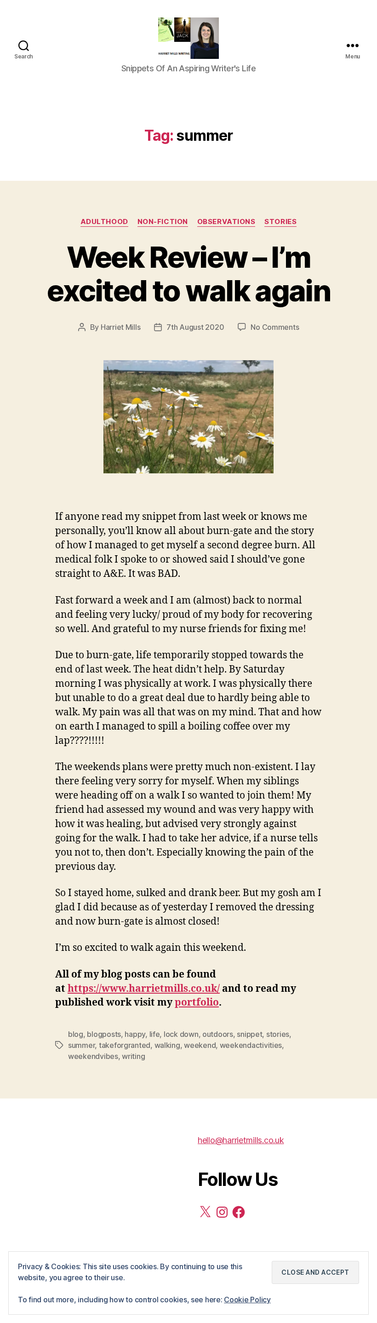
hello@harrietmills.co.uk (241, 1140)
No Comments (275, 327)
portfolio (197, 1002)
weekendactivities (251, 1045)
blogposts (104, 1034)
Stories (280, 222)
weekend (200, 1045)
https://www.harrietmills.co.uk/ (144, 989)
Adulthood (104, 222)
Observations (226, 222)
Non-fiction (162, 222)
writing (133, 1056)
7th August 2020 (195, 327)
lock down (181, 1034)
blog (75, 1034)
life (154, 1034)
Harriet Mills (121, 327)
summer (81, 1045)
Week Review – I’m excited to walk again (188, 273)
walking (167, 1045)
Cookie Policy (247, 1299)
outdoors (217, 1034)
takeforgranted (124, 1045)
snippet (249, 1034)
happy (135, 1034)
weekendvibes (93, 1056)
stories (277, 1034)
